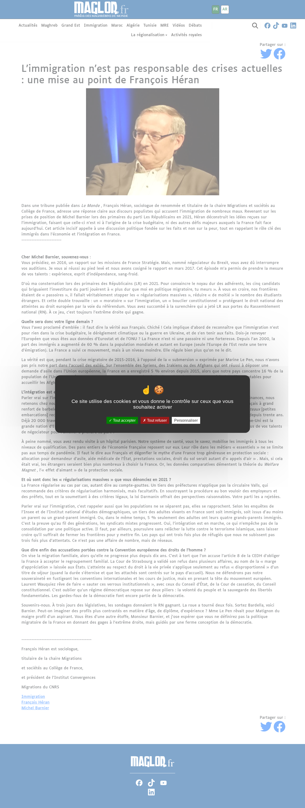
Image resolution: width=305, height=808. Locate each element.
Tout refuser (156, 420)
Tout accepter (124, 420)
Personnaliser (186, 420)
